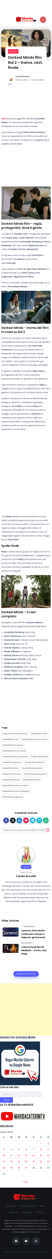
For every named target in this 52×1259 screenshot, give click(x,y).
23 (48, 1161)
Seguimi (26, 867)
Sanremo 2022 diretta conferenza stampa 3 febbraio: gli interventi (33, 934)
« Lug (25, 1181)
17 (4, 1161)
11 (11, 1155)
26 (19, 1167)
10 (4, 1155)
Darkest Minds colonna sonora (34, 739)
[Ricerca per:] (21, 1094)
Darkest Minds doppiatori (13, 745)
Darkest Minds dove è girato (14, 751)
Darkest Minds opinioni (34, 762)
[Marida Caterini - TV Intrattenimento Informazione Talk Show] (26, 19)
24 (4, 1167)
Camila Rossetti (22, 76)
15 (41, 1155)
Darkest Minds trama (31, 780)
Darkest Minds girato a (12, 762)
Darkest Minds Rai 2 (11, 768)
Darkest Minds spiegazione (35, 774)
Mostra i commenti (26, 974)
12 (19, 1155)
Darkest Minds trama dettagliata (16, 791)
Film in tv (13, 51)
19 (19, 1161)
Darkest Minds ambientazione (15, 733)
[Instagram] (36, 1241)
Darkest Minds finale (39, 756)
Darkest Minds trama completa (15, 785)
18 (11, 1161)
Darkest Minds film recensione (15, 756)
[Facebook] (16, 1241)
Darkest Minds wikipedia (13, 797)
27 (26, 1167)
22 (41, 1161)
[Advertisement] (26, 1009)
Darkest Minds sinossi (11, 774)
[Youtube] (26, 1241)
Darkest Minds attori (39, 733)
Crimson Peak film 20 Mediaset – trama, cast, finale (34, 950)
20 (26, 1161)
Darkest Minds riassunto (32, 768)
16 (48, 1155)
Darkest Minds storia (11, 780)
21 (34, 1161)
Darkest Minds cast (10, 739)
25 (11, 1167)
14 (34, 1155)
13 (26, 1155)
